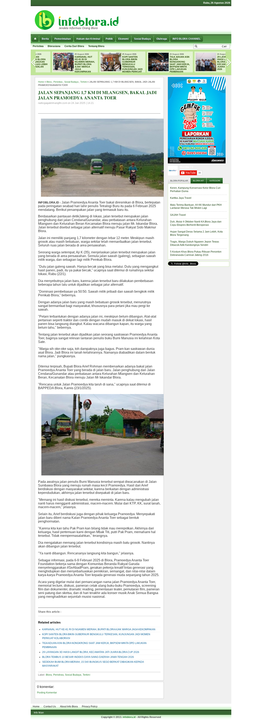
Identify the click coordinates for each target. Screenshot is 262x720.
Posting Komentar (47, 692)
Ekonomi (123, 38)
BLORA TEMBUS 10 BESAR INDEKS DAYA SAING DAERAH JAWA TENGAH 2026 (88, 657)
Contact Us (50, 706)
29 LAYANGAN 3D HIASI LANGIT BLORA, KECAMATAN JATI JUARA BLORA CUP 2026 (213, 63)
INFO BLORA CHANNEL (187, 38)
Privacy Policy (89, 706)
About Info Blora (69, 706)
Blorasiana (54, 46)
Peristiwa (38, 46)
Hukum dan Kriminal (88, 38)
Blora (49, 82)
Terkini (83, 82)
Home (41, 82)
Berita (45, 38)
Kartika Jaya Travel (180, 198)
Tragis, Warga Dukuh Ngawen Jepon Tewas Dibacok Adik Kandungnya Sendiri (194, 243)
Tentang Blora (96, 46)
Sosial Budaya (142, 38)
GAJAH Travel (178, 214)
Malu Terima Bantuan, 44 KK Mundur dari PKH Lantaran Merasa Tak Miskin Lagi (196, 206)
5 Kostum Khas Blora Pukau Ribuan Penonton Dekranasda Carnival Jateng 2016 (195, 253)
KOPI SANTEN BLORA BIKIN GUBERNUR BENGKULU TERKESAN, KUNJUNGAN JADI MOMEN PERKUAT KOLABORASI (106, 65)
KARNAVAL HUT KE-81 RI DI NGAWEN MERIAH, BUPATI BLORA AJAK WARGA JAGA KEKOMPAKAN (70, 64)
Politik (109, 38)
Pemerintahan (62, 38)
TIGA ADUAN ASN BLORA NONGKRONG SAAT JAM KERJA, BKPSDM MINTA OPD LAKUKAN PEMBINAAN (165, 64)
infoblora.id (129, 717)
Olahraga (161, 38)
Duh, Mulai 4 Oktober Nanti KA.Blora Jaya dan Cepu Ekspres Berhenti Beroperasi (195, 223)
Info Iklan (39, 712)
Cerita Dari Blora (74, 46)
